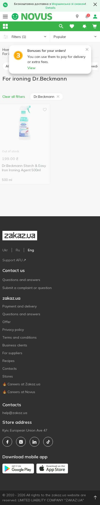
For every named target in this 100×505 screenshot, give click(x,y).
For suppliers (12, 353)
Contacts (9, 368)
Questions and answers (21, 280)
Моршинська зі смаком (68, 4)
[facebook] (7, 442)
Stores (7, 376)
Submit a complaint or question (27, 288)
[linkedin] (34, 442)
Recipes (8, 361)
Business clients (14, 345)
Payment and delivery (19, 306)
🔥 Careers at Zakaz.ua (21, 384)
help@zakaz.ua (14, 413)
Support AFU (12, 260)
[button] (77, 16)
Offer (6, 322)
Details (51, 7)
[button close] (95, 4)
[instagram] (21, 442)
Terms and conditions (19, 337)
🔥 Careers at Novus (18, 392)
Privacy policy (13, 329)
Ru (18, 250)
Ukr (5, 250)
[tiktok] (48, 442)
